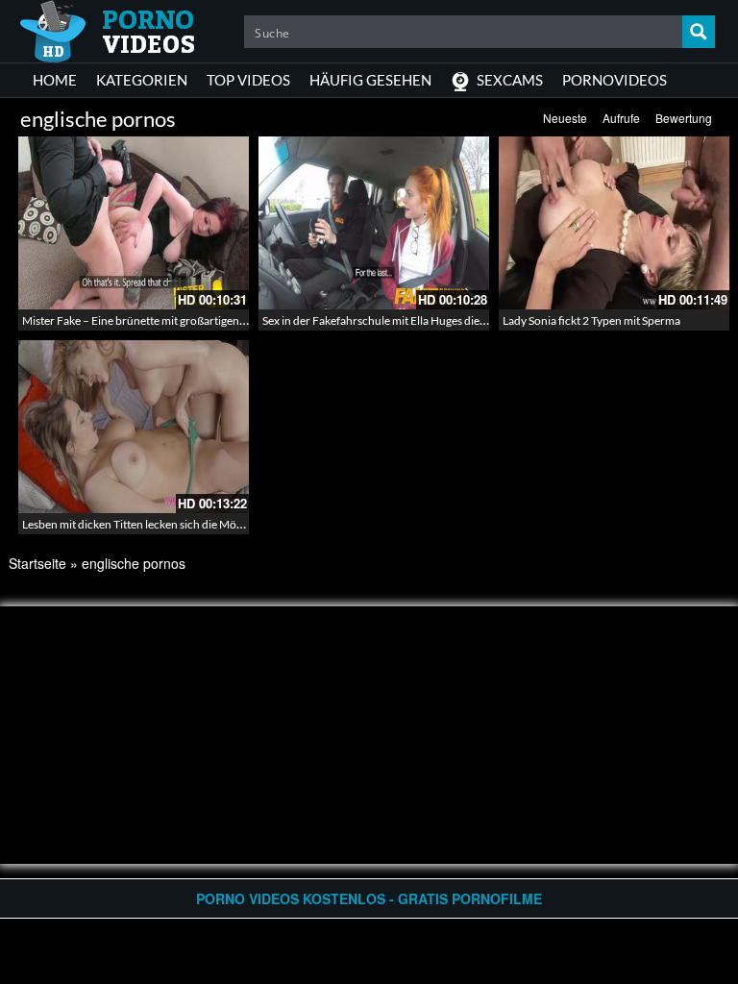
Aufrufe (621, 118)
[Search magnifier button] (698, 31)
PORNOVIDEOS (614, 79)
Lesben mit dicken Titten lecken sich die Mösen (138, 524)
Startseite (37, 563)
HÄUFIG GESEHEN (370, 79)
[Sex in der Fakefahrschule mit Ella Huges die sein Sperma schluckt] (373, 222)
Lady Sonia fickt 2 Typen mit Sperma (591, 320)
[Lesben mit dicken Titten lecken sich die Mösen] (133, 426)
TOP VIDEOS (248, 79)
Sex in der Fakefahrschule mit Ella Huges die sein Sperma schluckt (424, 320)
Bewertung (683, 118)
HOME (55, 79)
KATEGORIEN (141, 79)
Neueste (565, 118)
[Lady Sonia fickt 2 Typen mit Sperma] (614, 222)
